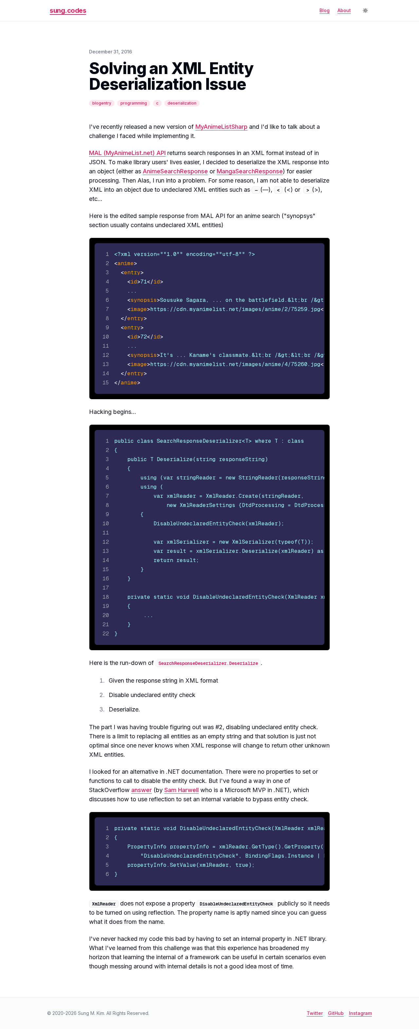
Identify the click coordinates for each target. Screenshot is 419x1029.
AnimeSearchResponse (175, 171)
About (344, 10)
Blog (324, 10)
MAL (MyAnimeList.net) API (127, 152)
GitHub (336, 1013)
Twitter (315, 1013)
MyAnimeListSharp (221, 126)
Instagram (360, 1013)
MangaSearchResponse (250, 171)
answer (141, 789)
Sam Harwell (181, 789)
